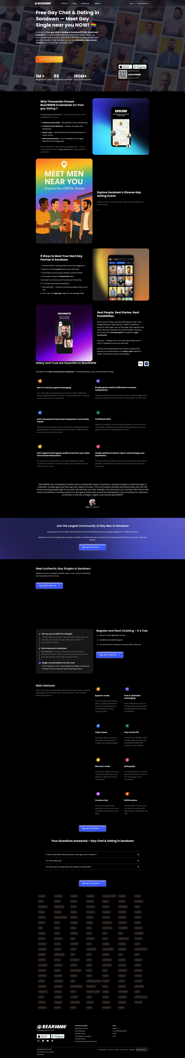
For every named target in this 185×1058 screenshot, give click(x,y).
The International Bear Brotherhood (86, 1041)
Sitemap (132, 1050)
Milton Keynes (107, 965)
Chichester (122, 917)
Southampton (43, 991)
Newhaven (42, 970)
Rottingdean (58, 981)
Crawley (89, 922)
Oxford (89, 970)
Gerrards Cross (123, 938)
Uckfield (105, 997)
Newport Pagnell (75, 970)
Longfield (121, 960)
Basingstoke (138, 901)
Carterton (138, 912)
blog (114, 1036)
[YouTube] (47, 1041)
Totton (89, 997)
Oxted (105, 970)
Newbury (137, 965)
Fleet (72, 938)
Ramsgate (58, 976)
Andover (137, 896)
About (114, 1033)
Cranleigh (74, 922)
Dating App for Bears (81, 1028)
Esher (104, 933)
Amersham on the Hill (109, 896)
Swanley (105, 991)
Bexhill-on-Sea (59, 907)
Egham (57, 933)
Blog (74, 3)
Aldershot (74, 896)
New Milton (122, 965)
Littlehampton (107, 960)
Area (56, 117)
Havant (73, 949)
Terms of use (124, 1050)
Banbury (105, 901)
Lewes (89, 960)
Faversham (58, 938)
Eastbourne (138, 928)
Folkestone (90, 938)
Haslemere (42, 949)
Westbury (89, 1002)
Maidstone (58, 965)
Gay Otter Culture (80, 1039)
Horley (89, 954)
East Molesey (123, 928)
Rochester (138, 976)
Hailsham (122, 944)
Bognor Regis (123, 907)
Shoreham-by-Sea (76, 986)
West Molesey (75, 1002)
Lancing (57, 960)
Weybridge (106, 1002)
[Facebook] (43, 1041)
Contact (116, 1050)
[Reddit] (52, 1041)
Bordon (137, 907)
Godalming (42, 944)
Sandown (105, 981)
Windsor (57, 1007)
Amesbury (122, 896)
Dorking (73, 928)
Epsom (89, 933)
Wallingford (122, 997)
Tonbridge (74, 997)
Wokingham (106, 1007)
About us (64, 3)
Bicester (73, 907)
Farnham (41, 938)
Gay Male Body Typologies (83, 1036)
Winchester (42, 1007)
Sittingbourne (91, 986)
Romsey (41, 981)
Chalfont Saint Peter (60, 917)
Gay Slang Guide (80, 1031)
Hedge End (122, 949)
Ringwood (122, 976)
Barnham (121, 901)
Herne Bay (42, 954)
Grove (89, 944)
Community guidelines (120, 1031)
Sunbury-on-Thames (93, 991)
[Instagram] (38, 1041)
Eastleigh (41, 933)
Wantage (41, 1002)
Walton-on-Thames (140, 997)
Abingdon (42, 896)
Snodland (122, 986)
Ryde (72, 981)
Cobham (137, 917)
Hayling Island (91, 949)
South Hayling (139, 986)
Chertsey (89, 917)
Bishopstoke (90, 907)
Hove (120, 954)
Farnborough (138, 933)
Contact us (85, 3)
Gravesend (74, 944)
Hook (72, 954)
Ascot (40, 901)
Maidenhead (42, 965)
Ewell (120, 933)
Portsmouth (42, 976)
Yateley (121, 1007)
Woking (89, 1007)
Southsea (58, 991)
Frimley (105, 938)
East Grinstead (107, 928)
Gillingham (138, 938)
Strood (73, 991)
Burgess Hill (106, 912)
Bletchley (105, 907)
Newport (57, 970)
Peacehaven (122, 970)
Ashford (57, 901)
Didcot (57, 928)
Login (131, 3)
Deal (40, 928)
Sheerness (42, 986)
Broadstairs (90, 912)
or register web (132, 78)
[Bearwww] (42, 3)
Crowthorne (122, 922)
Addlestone (58, 896)
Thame (41, 997)
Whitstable (138, 1002)
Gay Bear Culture (80, 1033)
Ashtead (73, 901)
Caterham (42, 917)
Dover (88, 928)
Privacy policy (102, 1050)
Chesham (106, 917)
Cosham (41, 922)
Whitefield (122, 1002)
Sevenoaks (138, 981)
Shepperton (58, 986)
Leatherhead (74, 960)
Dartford (137, 922)
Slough (105, 986)
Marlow (89, 965)
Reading (73, 976)
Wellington (58, 1002)
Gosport (57, 944)
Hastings (57, 949)
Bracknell (57, 912)
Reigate (105, 976)
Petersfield (138, 970)
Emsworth (74, 933)
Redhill (89, 976)
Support (97, 3)
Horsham (105, 954)
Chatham (74, 917)
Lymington (138, 960)
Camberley (122, 912)
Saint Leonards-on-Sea (93, 981)
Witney (73, 1007)
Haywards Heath (108, 949)
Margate (73, 965)
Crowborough (107, 922)
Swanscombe (123, 991)
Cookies (110, 1050)
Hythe (137, 954)
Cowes (57, 922)
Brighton (73, 912)
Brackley (41, 912)
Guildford (105, 944)
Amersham (90, 896)
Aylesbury (90, 901)
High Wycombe (59, 954)
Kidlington (42, 960)
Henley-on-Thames (140, 949)
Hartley (137, 944)
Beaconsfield (42, 907)
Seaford (121, 981)
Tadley (137, 991)
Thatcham (58, 997)
